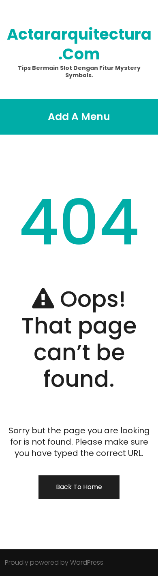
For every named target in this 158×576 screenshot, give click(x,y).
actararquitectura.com (79, 44)
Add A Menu (79, 117)
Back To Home (79, 487)
